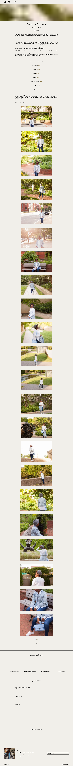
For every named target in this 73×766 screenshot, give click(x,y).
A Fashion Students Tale (19, 684)
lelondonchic (4, 764)
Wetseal (38, 85)
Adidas (38, 89)
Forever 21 (38, 69)
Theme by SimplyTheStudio (66, 764)
